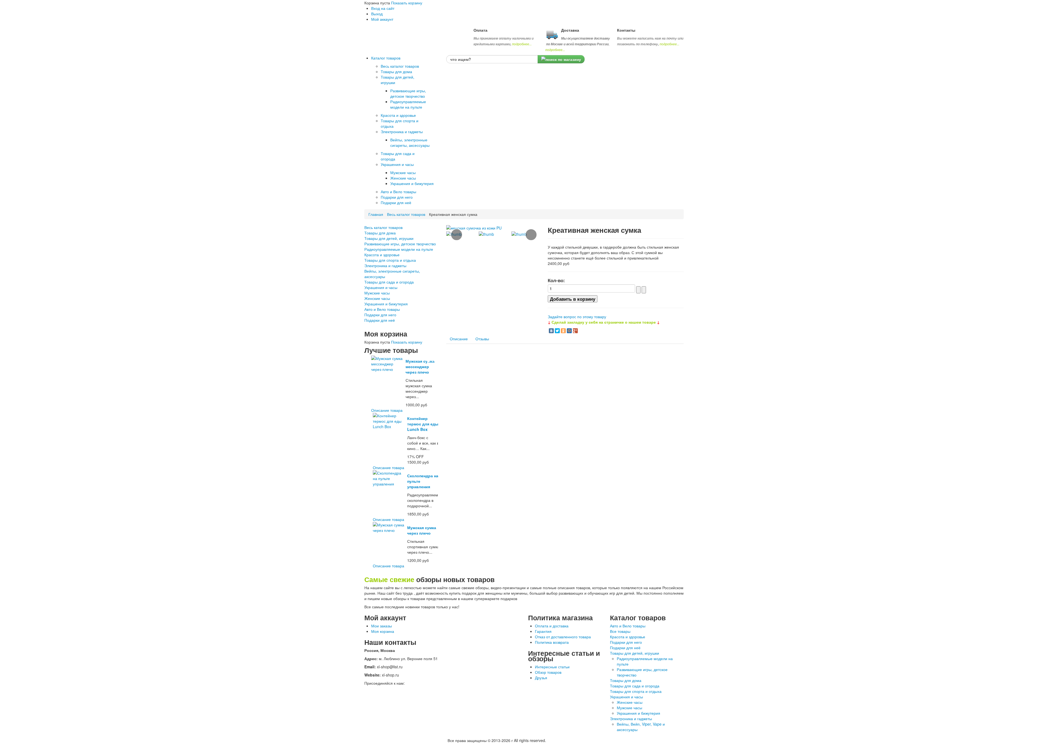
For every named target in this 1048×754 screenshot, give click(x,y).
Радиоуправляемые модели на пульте (398, 249)
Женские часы (377, 298)
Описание (459, 338)
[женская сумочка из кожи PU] (474, 227)
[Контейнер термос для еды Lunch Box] (389, 420)
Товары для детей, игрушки (388, 238)
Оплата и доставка (551, 625)
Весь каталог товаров (406, 214)
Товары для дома (380, 233)
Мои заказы (381, 625)
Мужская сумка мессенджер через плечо (420, 366)
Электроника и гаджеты (385, 265)
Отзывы (482, 338)
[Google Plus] (575, 330)
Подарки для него (380, 314)
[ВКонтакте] (551, 330)
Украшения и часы (380, 287)
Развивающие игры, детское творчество (400, 243)
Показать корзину (406, 2)
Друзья (541, 677)
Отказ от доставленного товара (563, 636)
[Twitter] (557, 330)
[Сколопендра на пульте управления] (389, 478)
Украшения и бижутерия (386, 303)
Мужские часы (377, 293)
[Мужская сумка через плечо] (389, 527)
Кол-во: (556, 280)
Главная (375, 214)
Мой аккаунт (382, 19)
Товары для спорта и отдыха (390, 260)
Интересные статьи (552, 666)
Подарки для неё (379, 320)
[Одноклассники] (563, 330)
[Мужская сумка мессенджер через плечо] (387, 363)
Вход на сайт (382, 8)
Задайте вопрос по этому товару (577, 316)
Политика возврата (552, 642)
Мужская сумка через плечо (421, 530)
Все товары (620, 631)
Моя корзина (382, 631)
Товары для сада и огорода (389, 282)
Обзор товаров (548, 672)
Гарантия (543, 631)
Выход (377, 13)
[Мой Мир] (569, 330)
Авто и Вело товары (382, 309)
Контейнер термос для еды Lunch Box (422, 424)
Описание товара (387, 410)
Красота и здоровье (382, 254)
